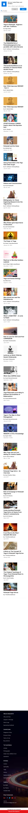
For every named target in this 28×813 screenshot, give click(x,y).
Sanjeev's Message (8, 719)
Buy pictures (7, 740)
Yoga (5, 769)
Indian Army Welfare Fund (10, 753)
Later (15, 9)
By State (6, 785)
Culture (5, 763)
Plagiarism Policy (8, 732)
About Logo (6, 722)
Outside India (7, 790)
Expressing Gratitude (9, 725)
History (5, 772)
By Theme (6, 788)
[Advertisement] (14, 654)
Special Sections (8, 777)
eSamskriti (6, 756)
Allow (23, 9)
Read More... (17, 17)
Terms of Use (7, 738)
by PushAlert (4, 10)
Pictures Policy (7, 735)
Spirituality (6, 766)
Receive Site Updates (14, 811)
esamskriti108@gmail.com (10, 802)
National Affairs (7, 775)
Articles (5, 748)
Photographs (7, 751)
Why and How (7, 716)
